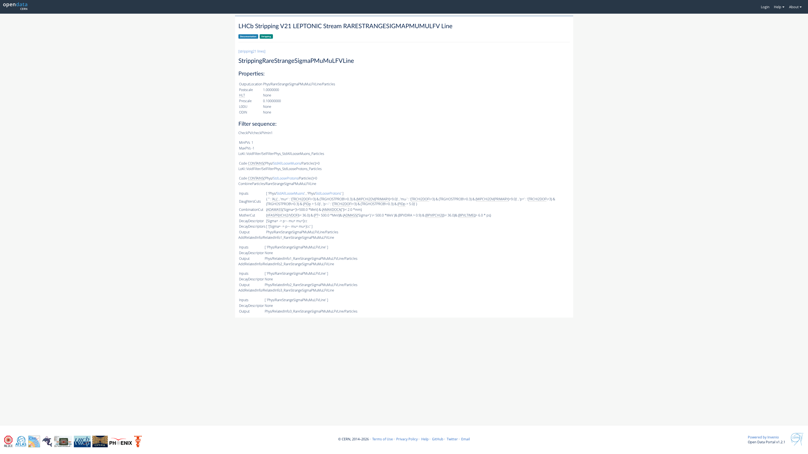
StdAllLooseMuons (287, 163)
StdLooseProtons (285, 178)
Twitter (452, 439)
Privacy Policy (407, 439)
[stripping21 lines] (251, 51)
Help (425, 439)
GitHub (437, 439)
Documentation (248, 36)
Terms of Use (382, 439)
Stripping (266, 36)
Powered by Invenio (763, 437)
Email (465, 439)
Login (765, 7)
